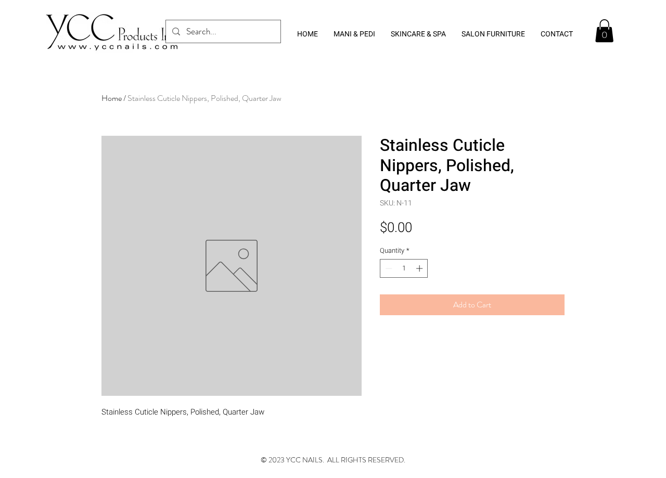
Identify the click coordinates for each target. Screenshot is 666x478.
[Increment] (420, 268)
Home (111, 98)
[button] (604, 30)
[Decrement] (387, 268)
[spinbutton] (404, 268)
